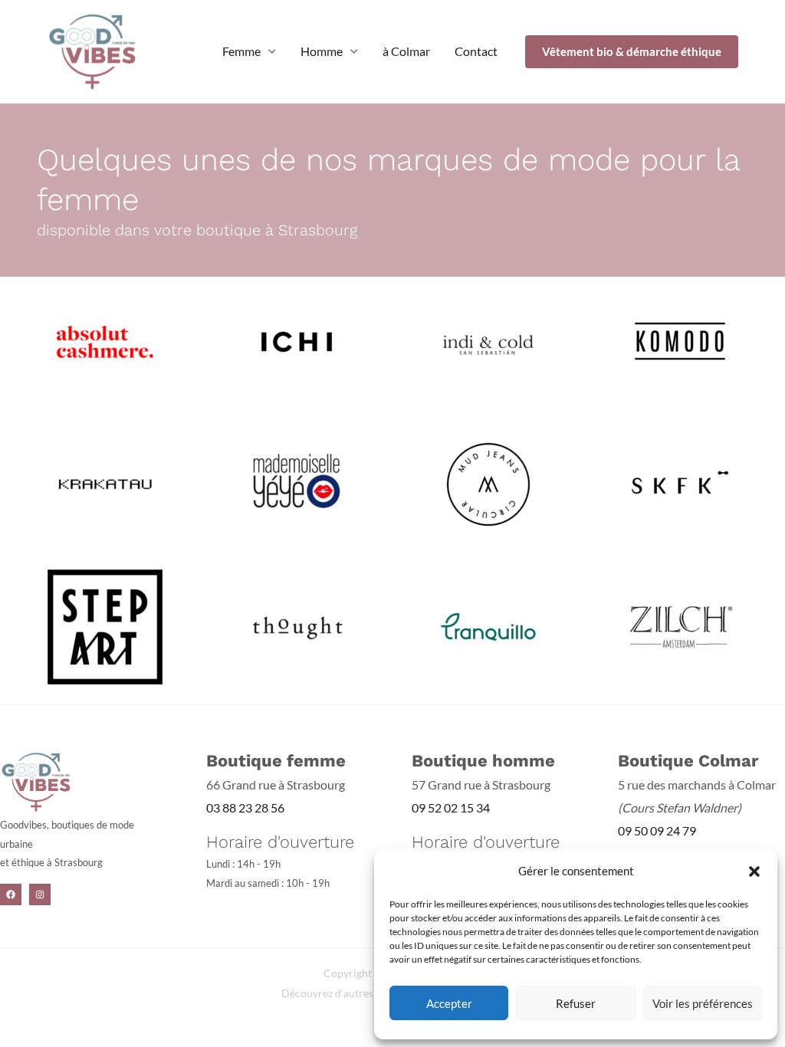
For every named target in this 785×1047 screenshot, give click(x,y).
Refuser (576, 1003)
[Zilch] (679, 625)
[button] (754, 871)
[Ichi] (296, 340)
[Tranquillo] (488, 625)
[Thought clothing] (296, 625)
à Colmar (406, 51)
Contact (476, 51)
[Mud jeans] (488, 482)
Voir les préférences (702, 1003)
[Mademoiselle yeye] (296, 482)
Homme (322, 51)
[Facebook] (10, 894)
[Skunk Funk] (679, 482)
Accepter (449, 1003)
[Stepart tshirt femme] (105, 625)
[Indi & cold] (488, 340)
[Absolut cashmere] (105, 340)
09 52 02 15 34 (451, 807)
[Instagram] (40, 894)
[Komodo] (679, 340)
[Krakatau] (105, 482)
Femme (241, 51)
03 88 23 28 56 (245, 807)
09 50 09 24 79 (657, 830)
